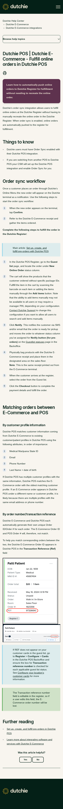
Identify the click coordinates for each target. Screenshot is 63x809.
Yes (25, 759)
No (38, 759)
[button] (31, 39)
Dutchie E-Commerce (17, 24)
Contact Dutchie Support (22, 310)
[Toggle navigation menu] (58, 7)
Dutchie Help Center (13, 20)
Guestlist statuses (35, 342)
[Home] (15, 7)
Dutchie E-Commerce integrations (24, 28)
